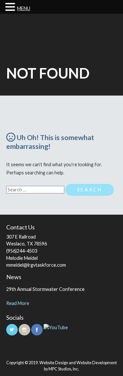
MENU (23, 8)
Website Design (53, 362)
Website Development (96, 362)
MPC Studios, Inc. (64, 369)
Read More (17, 303)
